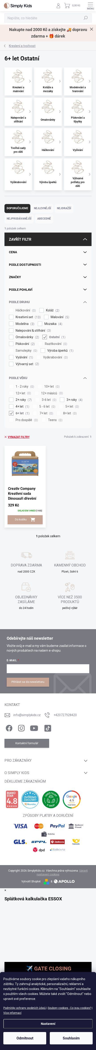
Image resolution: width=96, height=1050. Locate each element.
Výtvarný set (27, 364)
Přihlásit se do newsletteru (27, 682)
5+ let (71, 406)
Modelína (24, 324)
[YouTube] (34, 727)
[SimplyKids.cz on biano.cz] (12, 799)
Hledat (86, 18)
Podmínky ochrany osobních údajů (24, 1008)
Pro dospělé (26, 420)
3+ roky (74, 400)
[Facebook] (8, 727)
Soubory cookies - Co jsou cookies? (69, 1008)
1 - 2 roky (24, 386)
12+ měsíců (51, 393)
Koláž (52, 310)
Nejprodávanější (19, 218)
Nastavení (48, 1024)
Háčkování (25, 310)
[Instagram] (21, 727)
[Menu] (90, 5)
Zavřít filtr (20, 239)
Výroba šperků (59, 351)
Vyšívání (24, 357)
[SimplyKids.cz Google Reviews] (72, 799)
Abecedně (44, 218)
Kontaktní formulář (26, 743)
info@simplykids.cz (27, 715)
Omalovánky (27, 337)
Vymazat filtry (18, 437)
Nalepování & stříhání (33, 331)
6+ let (22, 413)
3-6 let (48, 400)
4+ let (22, 406)
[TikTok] (47, 727)
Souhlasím (71, 1038)
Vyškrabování (55, 357)
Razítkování (55, 344)
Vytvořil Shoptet (31, 881)
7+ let (46, 413)
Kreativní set (28, 317)
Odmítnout (25, 1038)
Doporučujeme (17, 208)
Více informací (12, 1012)
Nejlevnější (42, 208)
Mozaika (52, 324)
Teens (54, 420)
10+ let (51, 386)
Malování (59, 317)
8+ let (69, 413)
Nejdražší (64, 208)
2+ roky (23, 400)
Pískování (25, 344)
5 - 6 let (46, 406)
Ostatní (56, 337)
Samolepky (26, 351)
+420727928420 (65, 715)
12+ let (23, 393)
